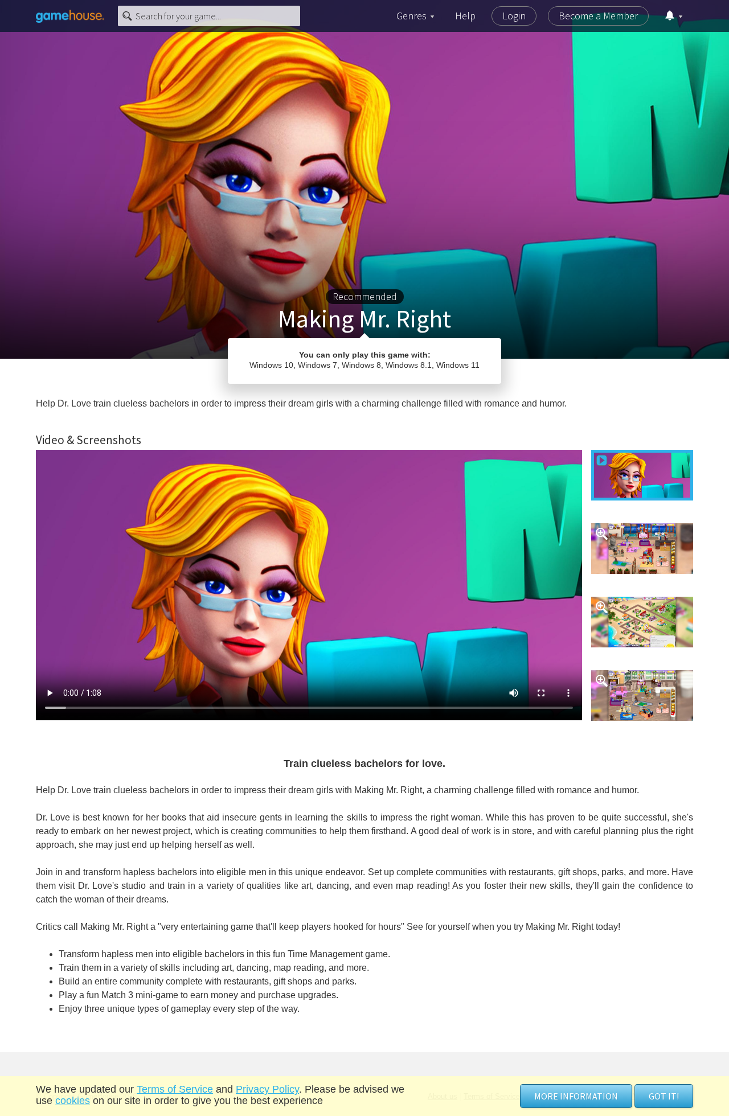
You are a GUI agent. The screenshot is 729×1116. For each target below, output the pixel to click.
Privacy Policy (267, 1089)
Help (465, 15)
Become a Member (598, 15)
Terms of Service (175, 1089)
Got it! (664, 1096)
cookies (72, 1100)
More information (576, 1096)
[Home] (70, 16)
